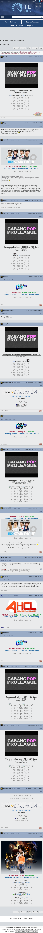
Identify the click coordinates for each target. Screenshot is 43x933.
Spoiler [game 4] (21, 493)
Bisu (28, 894)
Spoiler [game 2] (21, 490)
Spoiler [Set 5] (21, 103)
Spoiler (29, 131)
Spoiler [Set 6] (21, 105)
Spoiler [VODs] (21, 171)
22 (30, 48)
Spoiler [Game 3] (21, 889)
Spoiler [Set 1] (21, 97)
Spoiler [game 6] (21, 496)
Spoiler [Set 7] (21, 106)
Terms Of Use (26, 927)
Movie (18, 882)
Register (8, 1)
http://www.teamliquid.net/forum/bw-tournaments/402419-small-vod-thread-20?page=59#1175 (21, 52)
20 (24, 48)
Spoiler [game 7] (21, 498)
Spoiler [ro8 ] (21, 795)
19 (21, 48)
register (24, 918)
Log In (2, 1)
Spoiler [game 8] (21, 499)
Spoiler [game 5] (21, 495)
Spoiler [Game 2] (21, 887)
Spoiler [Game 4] (21, 902)
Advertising (9, 927)
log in (17, 918)
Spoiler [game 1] (21, 488)
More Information (32, 931)
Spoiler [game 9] (21, 501)
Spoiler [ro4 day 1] (21, 798)
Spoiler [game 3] (21, 491)
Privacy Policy (17, 927)
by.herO (19, 894)
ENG (26, 886)
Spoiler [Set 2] (21, 99)
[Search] (41, 17)
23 (33, 48)
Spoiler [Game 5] (21, 903)
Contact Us (34, 927)
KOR (22, 886)
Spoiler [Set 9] (21, 110)
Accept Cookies (20, 931)
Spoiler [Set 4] (21, 102)
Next (41, 48)
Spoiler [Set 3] (21, 100)
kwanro (28, 882)
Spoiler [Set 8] (21, 108)
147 (37, 48)
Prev (15, 48)
